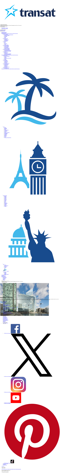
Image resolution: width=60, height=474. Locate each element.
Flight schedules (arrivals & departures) (8, 313)
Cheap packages (5, 317)
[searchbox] (5, 280)
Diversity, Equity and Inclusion (6, 305)
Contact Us (3, 275)
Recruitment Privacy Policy (6, 309)
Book (10, 33)
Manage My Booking (2, 30)
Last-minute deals (5, 318)
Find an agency (3, 276)
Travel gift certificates (5, 320)
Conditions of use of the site (6, 308)
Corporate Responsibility (6, 304)
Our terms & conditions (6, 307)
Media (4, 303)
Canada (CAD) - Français (5, 28)
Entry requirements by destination (7, 312)
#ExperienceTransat (5, 463)
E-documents (4, 316)
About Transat (4, 301)
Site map (4, 321)
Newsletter (4, 464)
